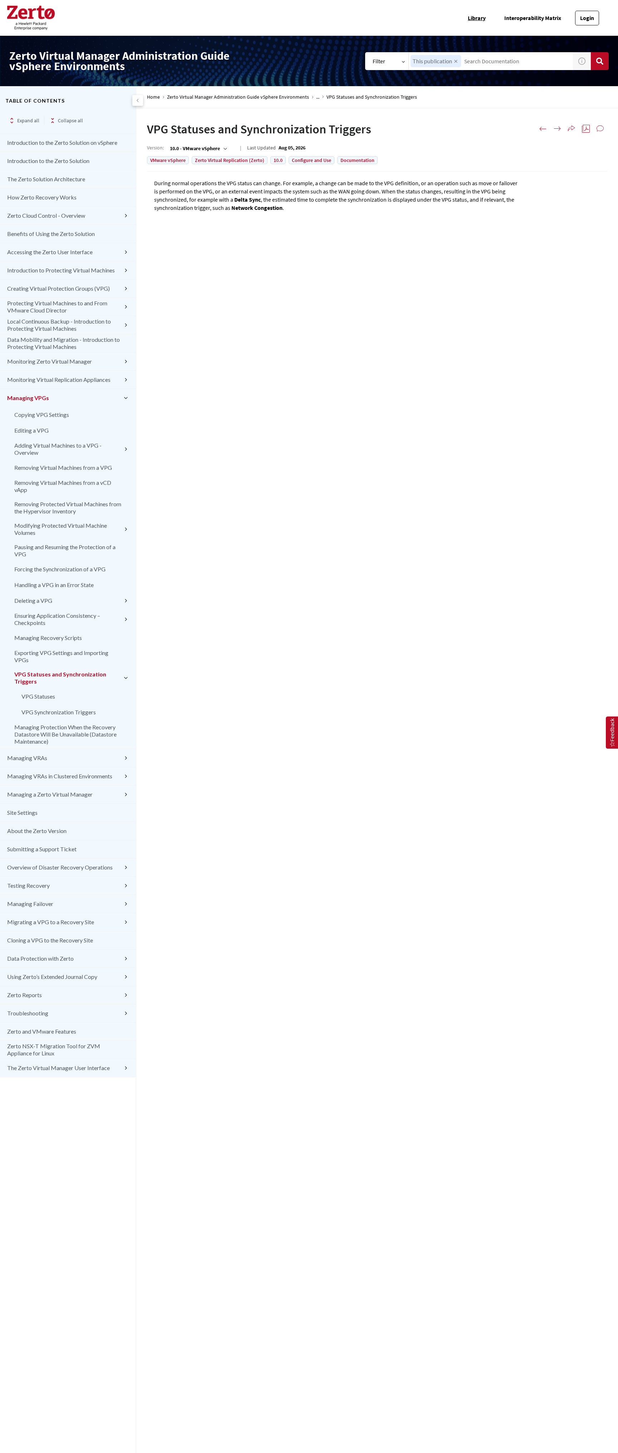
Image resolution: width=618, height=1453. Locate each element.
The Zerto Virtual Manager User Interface (58, 1067)
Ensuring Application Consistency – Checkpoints (57, 619)
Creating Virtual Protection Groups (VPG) (58, 288)
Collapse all (70, 120)
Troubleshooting (27, 1013)
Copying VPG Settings (41, 414)
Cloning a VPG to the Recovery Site (50, 940)
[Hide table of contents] (137, 100)
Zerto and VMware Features (41, 1031)
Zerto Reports (24, 994)
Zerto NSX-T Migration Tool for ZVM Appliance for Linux (53, 1049)
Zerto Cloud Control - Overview (46, 215)
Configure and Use (311, 160)
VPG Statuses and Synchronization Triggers (60, 678)
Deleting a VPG (33, 600)
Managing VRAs (27, 757)
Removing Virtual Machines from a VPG (63, 467)
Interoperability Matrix (532, 17)
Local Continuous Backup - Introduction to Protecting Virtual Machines (59, 325)
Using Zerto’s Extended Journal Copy (52, 976)
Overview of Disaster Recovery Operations (60, 867)
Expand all (28, 120)
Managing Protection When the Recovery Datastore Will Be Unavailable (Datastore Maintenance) (65, 734)
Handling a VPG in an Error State (54, 584)
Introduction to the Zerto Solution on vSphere (62, 142)
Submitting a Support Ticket (42, 849)
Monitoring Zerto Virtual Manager (49, 361)
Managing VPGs (28, 397)
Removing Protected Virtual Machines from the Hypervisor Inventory (67, 507)
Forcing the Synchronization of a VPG (60, 569)
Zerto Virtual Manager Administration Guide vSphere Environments (238, 97)
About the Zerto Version (37, 830)
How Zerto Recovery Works (42, 197)
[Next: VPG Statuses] (557, 129)
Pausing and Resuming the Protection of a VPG (65, 550)
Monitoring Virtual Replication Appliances (59, 379)
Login (587, 17)
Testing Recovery (28, 885)
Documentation (357, 160)
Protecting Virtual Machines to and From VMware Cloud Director (57, 307)
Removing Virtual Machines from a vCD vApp (62, 486)
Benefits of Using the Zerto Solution (51, 233)
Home (153, 97)
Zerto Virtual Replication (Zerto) (229, 160)
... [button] (317, 97)
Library (477, 17)
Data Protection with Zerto (40, 958)
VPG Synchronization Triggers (58, 712)
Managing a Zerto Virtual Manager (50, 794)
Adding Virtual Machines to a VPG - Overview (58, 449)
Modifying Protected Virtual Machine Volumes (60, 529)
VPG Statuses (38, 696)
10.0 (278, 160)
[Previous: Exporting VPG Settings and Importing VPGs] (543, 129)
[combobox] (491, 61)
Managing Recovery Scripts (48, 637)
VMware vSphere (168, 160)
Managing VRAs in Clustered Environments (59, 776)
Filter (379, 61)
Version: (155, 147)
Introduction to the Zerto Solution (48, 160)
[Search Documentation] (600, 61)
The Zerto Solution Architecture (46, 179)
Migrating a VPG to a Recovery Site (50, 921)
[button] (455, 61)
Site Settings (22, 812)
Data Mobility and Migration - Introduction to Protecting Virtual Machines (63, 343)
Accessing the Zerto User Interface (50, 251)
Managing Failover (30, 903)
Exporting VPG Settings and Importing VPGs (61, 656)
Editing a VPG (31, 430)
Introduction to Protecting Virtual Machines (61, 270)
